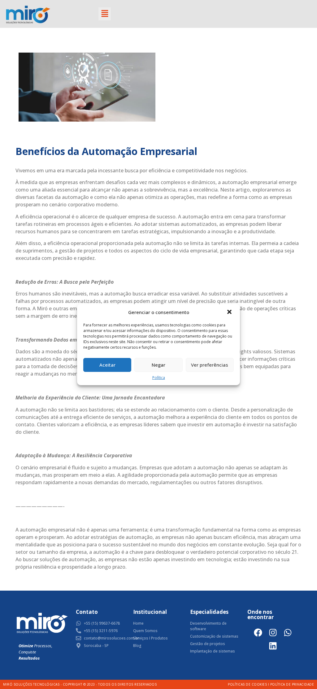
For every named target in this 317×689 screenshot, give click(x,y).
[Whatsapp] (287, 632)
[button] (230, 312)
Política (158, 377)
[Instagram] (273, 632)
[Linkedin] (273, 645)
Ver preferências (209, 365)
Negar (158, 365)
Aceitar (107, 365)
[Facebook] (258, 632)
